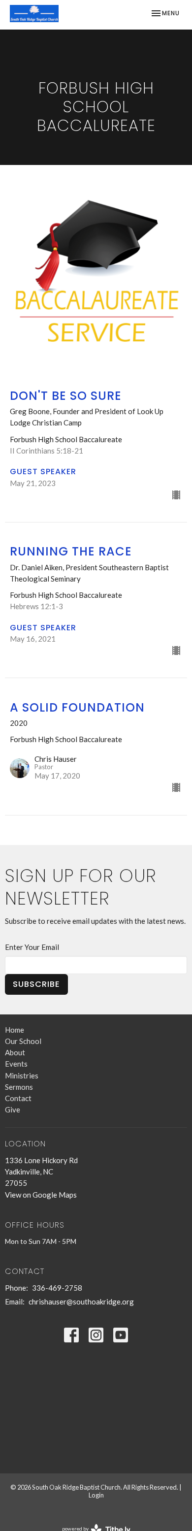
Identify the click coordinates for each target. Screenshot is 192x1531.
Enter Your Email (32, 947)
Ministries (21, 1075)
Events (16, 1063)
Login (96, 1495)
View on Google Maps (41, 1194)
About (15, 1052)
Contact (18, 1098)
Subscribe (36, 984)
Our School (23, 1041)
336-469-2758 (57, 1287)
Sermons (19, 1086)
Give (12, 1109)
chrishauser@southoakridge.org (81, 1301)
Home (14, 1029)
